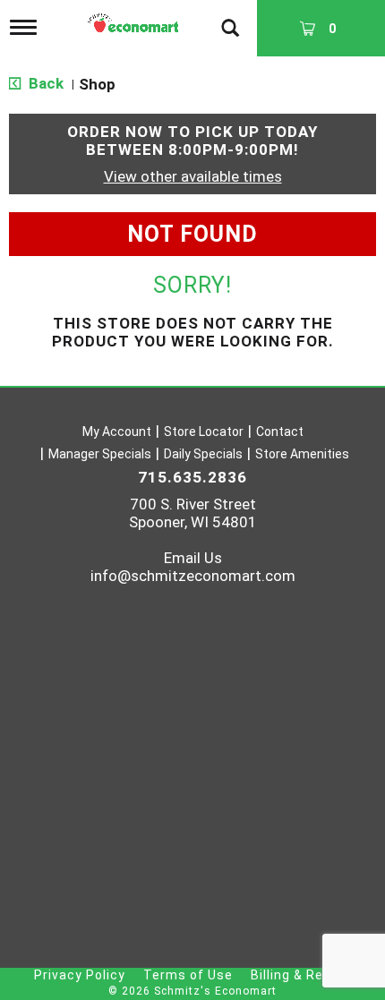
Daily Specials (203, 454)
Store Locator (204, 431)
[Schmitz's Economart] (135, 19)
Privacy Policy (79, 975)
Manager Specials (99, 454)
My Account (116, 431)
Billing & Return (301, 975)
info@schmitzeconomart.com (192, 576)
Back (44, 83)
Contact (280, 431)
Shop (97, 84)
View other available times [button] (193, 176)
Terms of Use (188, 975)
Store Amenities (302, 454)
